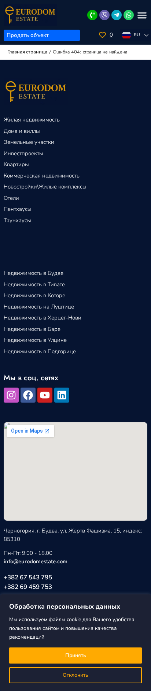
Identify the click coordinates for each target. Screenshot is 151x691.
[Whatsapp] (129, 15)
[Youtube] (44, 395)
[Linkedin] (61, 395)
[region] (75, 642)
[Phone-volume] (92, 15)
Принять (75, 655)
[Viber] (104, 15)
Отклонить (75, 675)
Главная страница (27, 52)
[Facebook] (28, 395)
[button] (142, 15)
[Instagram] (11, 395)
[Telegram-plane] (116, 15)
